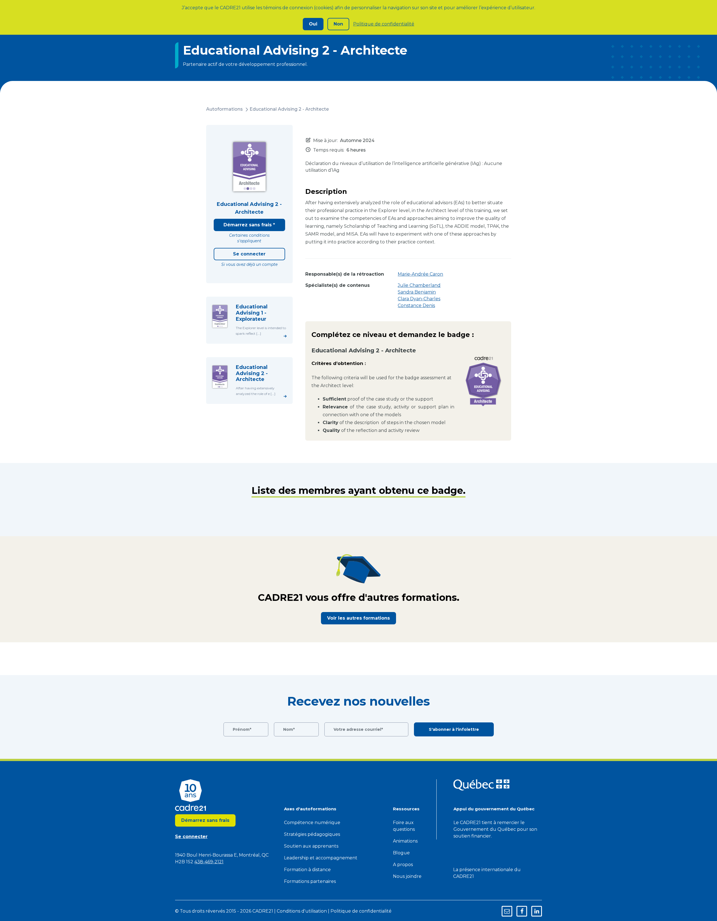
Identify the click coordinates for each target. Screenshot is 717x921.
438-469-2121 (209, 861)
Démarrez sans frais (205, 820)
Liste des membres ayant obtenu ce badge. (358, 490)
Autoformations (224, 109)
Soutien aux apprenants (311, 846)
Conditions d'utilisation (302, 911)
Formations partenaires (310, 881)
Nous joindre (407, 876)
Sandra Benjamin (417, 292)
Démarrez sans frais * (249, 224)
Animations (405, 841)
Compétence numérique (312, 822)
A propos (403, 864)
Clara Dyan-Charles (419, 298)
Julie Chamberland (419, 285)
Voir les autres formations (358, 618)
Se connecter (249, 254)
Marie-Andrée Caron (420, 274)
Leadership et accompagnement (320, 857)
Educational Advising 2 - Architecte (289, 109)
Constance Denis (416, 305)
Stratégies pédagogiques (312, 834)
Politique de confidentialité (383, 24)
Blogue (401, 852)
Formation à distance (307, 869)
